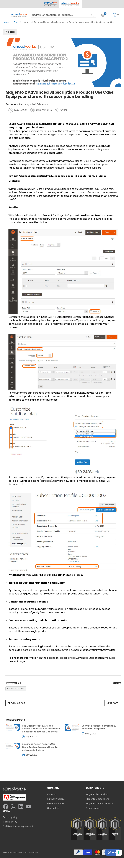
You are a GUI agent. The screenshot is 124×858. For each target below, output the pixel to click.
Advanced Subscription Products (38, 175)
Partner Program (56, 798)
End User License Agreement (18, 826)
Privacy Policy (31, 853)
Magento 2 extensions (97, 798)
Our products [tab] (95, 788)
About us (52, 794)
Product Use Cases (15, 688)
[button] (70, 4)
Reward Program (56, 803)
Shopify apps (93, 808)
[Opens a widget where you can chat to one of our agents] (112, 852)
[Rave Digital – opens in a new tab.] (50, 4)
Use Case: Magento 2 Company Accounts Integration (99, 727)
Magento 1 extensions (97, 794)
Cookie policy (10, 821)
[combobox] (63, 15)
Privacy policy (10, 817)
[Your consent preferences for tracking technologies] (119, 853)
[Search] (92, 15)
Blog (16, 22)
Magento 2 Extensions (37, 104)
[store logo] (19, 15)
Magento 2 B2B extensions (99, 803)
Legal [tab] (6, 811)
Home (6, 22)
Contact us (53, 808)
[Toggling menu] (4, 15)
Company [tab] (53, 788)
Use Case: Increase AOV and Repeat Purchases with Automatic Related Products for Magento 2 (41, 728)
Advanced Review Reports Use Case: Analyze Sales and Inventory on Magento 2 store (41, 747)
